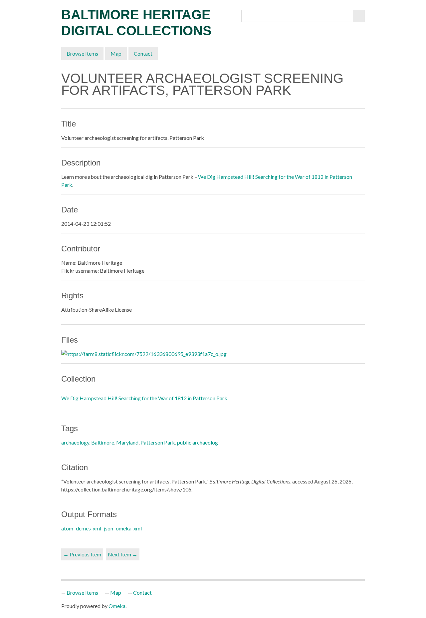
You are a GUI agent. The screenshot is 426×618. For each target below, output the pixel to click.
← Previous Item (82, 554)
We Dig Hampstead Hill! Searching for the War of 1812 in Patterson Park (144, 398)
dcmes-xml (88, 528)
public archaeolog (197, 442)
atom (67, 528)
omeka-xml (129, 528)
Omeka (116, 606)
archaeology (75, 442)
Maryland (127, 442)
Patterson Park (157, 442)
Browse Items (82, 53)
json (108, 528)
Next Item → (122, 554)
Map (115, 53)
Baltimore (102, 442)
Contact (143, 53)
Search (359, 16)
